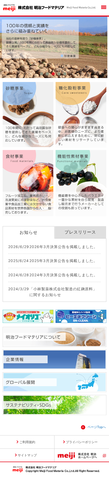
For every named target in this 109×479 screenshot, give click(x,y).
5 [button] (64, 74)
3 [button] (53, 74)
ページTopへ (97, 427)
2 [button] (47, 74)
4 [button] (59, 74)
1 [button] (41, 74)
